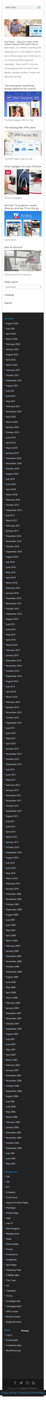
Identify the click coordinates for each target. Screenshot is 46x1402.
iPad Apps (11, 1207)
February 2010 (13, 883)
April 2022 (11, 359)
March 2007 (11, 1060)
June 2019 (11, 437)
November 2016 (13, 541)
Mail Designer (13, 1228)
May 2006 (10, 1111)
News (9, 1238)
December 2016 (13, 536)
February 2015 (13, 650)
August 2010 (12, 857)
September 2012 (14, 764)
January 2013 (12, 748)
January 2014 (12, 707)
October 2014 (12, 670)
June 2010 (11, 868)
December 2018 (13, 458)
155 (8, 1181)
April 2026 (11, 333)
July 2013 (10, 728)
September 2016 (14, 551)
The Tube (11, 1280)
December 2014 (13, 660)
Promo (9, 1249)
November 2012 (13, 753)
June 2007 (11, 1044)
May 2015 (10, 634)
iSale (8, 1218)
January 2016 (12, 593)
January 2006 (12, 1127)
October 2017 (12, 505)
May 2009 (10, 930)
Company (9, 294)
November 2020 (13, 411)
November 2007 (13, 1018)
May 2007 (10, 1049)
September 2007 (14, 1028)
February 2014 (13, 702)
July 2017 (10, 515)
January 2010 (12, 888)
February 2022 (13, 370)
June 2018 (11, 484)
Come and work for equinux (17, 274)
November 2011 (13, 800)
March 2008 (11, 997)
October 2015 (12, 608)
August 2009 (12, 914)
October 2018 (12, 468)
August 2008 (12, 977)
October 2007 (12, 1023)
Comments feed (13, 1345)
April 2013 (11, 743)
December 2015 (13, 598)
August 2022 (12, 354)
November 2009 (13, 899)
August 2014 (12, 681)
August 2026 (12, 323)
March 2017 (11, 520)
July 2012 (10, 769)
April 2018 (11, 489)
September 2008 (14, 971)
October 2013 (12, 717)
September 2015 (14, 613)
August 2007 (12, 1034)
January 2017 (12, 530)
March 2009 (11, 940)
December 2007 (13, 1013)
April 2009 (11, 935)
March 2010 (11, 878)
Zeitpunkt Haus (13, 1321)
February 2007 (13, 1065)
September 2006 (14, 1091)
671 (8, 1187)
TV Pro (9, 1296)
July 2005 (10, 1153)
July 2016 (10, 562)
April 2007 (11, 1054)
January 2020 (12, 427)
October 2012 (12, 759)
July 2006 (10, 1101)
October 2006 (12, 1085)
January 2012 (12, 790)
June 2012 (11, 774)
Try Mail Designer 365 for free (18, 120)
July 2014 (10, 686)
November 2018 (13, 463)
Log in (9, 1335)
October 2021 (12, 375)
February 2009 (13, 945)
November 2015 (13, 603)
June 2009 (11, 925)
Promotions (12, 1254)
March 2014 (11, 696)
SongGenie (11, 1259)
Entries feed (12, 1340)
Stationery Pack (13, 1270)
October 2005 (12, 1142)
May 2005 (10, 1163)
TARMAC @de (12, 1275)
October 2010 (12, 847)
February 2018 (13, 499)
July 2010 (10, 862)
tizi (7, 1285)
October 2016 (12, 546)
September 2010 (14, 852)
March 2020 (11, 422)
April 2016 (11, 577)
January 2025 (12, 349)
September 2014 (14, 676)
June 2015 (11, 629)
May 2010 (10, 873)
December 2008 (13, 956)
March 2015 (11, 645)
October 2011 (12, 805)
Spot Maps (11, 1264)
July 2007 (10, 1039)
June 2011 (11, 826)
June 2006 (11, 1106)
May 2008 (10, 987)
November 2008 (13, 961)
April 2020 (11, 416)
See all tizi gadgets (13, 197)
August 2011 (12, 816)
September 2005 (14, 1148)
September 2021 (14, 380)
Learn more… (10, 239)
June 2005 (11, 1158)
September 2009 (14, 909)
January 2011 (12, 842)
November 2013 (13, 712)
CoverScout (11, 1197)
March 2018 (11, 494)
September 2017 (14, 510)
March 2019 (11, 447)
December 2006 (13, 1075)
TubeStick (11, 1290)
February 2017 (13, 525)
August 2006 (12, 1096)
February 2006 (13, 1122)
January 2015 (12, 655)
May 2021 (10, 401)
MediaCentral (12, 1233)
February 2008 (13, 1002)
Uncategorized (13, 1301)
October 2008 (12, 966)
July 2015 (10, 624)
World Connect (13, 1316)
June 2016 (11, 567)
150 (8, 1176)
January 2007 (12, 1070)
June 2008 (11, 982)
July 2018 (10, 479)
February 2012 (13, 785)
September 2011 (14, 811)
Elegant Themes (28, 1388)
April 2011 (11, 831)
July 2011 (10, 821)
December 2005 (13, 1132)
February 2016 (13, 588)
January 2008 (12, 1008)
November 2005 (13, 1137)
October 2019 (12, 432)
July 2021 (10, 390)
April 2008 (11, 992)
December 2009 (13, 894)
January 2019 (12, 453)
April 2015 (11, 639)
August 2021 (12, 385)
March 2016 (11, 582)
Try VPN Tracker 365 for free (18, 159)
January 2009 (12, 951)
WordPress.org (13, 1350)
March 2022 (11, 364)
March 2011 (11, 836)
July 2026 (10, 328)
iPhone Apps (12, 1213)
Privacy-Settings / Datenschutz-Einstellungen (23, 1392)
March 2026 (11, 339)
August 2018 (12, 473)
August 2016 (12, 556)
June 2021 (11, 396)
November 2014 (13, 665)
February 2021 (13, 406)
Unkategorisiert (13, 1306)
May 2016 (10, 572)
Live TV (9, 1223)
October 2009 (12, 904)
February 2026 (13, 344)
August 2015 (12, 619)
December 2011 (13, 795)
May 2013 (10, 738)
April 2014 (11, 691)
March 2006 (11, 1117)
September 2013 (14, 722)
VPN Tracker (12, 1311)
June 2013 (11, 733)
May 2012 (10, 779)
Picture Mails (12, 1244)
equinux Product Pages (17, 1202)
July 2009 (10, 919)
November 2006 (13, 1080)
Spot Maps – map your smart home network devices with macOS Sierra (21, 43)
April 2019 (11, 442)
